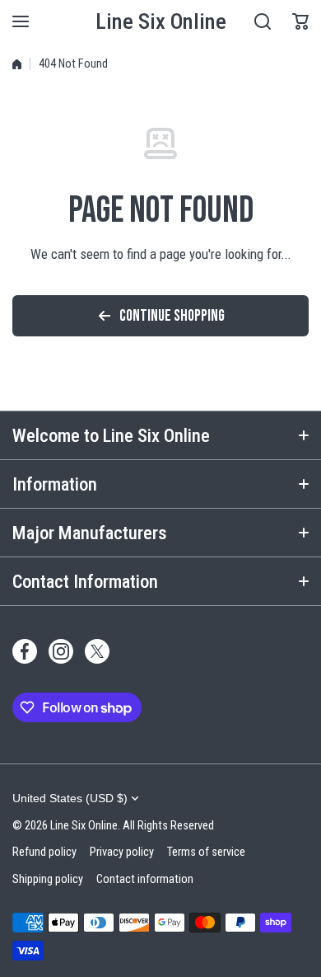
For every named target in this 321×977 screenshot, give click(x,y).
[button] (300, 21)
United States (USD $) (70, 798)
